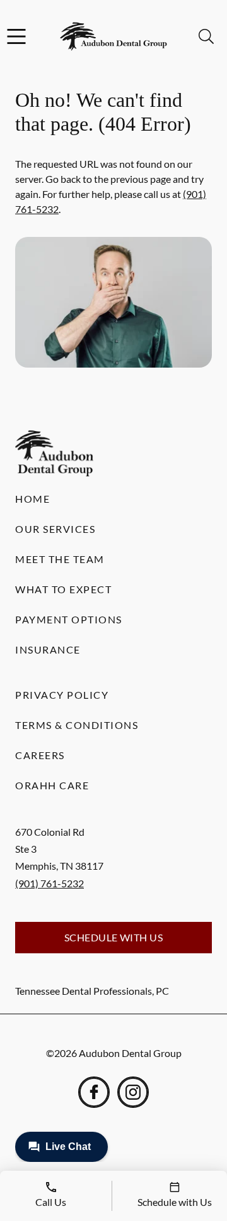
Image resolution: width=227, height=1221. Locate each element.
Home (32, 499)
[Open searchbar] (206, 36)
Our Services (55, 529)
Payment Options (68, 619)
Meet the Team (60, 559)
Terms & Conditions (76, 725)
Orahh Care (52, 785)
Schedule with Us (113, 937)
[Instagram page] (133, 1092)
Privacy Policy (61, 695)
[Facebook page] (94, 1092)
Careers (40, 755)
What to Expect (63, 589)
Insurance (48, 649)
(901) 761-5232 (49, 883)
